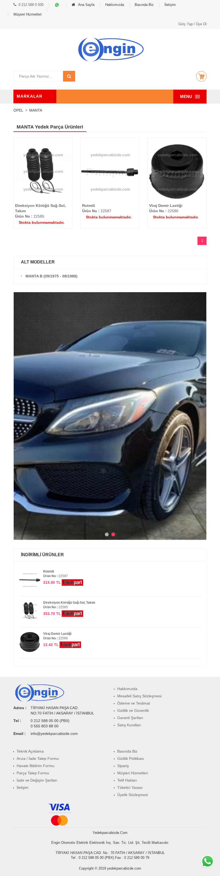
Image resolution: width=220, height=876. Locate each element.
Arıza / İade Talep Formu (38, 758)
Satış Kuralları (129, 725)
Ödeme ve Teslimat (133, 703)
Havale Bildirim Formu (35, 766)
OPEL (18, 110)
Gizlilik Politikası (130, 758)
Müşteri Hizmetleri (27, 14)
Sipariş (123, 766)
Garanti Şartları (130, 718)
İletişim (170, 5)
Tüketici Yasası (130, 787)
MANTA (35, 110)
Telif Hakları (127, 780)
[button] (201, 76)
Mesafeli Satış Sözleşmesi (139, 696)
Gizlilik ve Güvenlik (133, 710)
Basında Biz (144, 5)
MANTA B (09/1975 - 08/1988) (51, 276)
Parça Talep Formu (33, 773)
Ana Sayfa (85, 5)
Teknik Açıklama (30, 751)
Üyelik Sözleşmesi (132, 795)
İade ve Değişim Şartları (37, 780)
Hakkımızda (114, 5)
